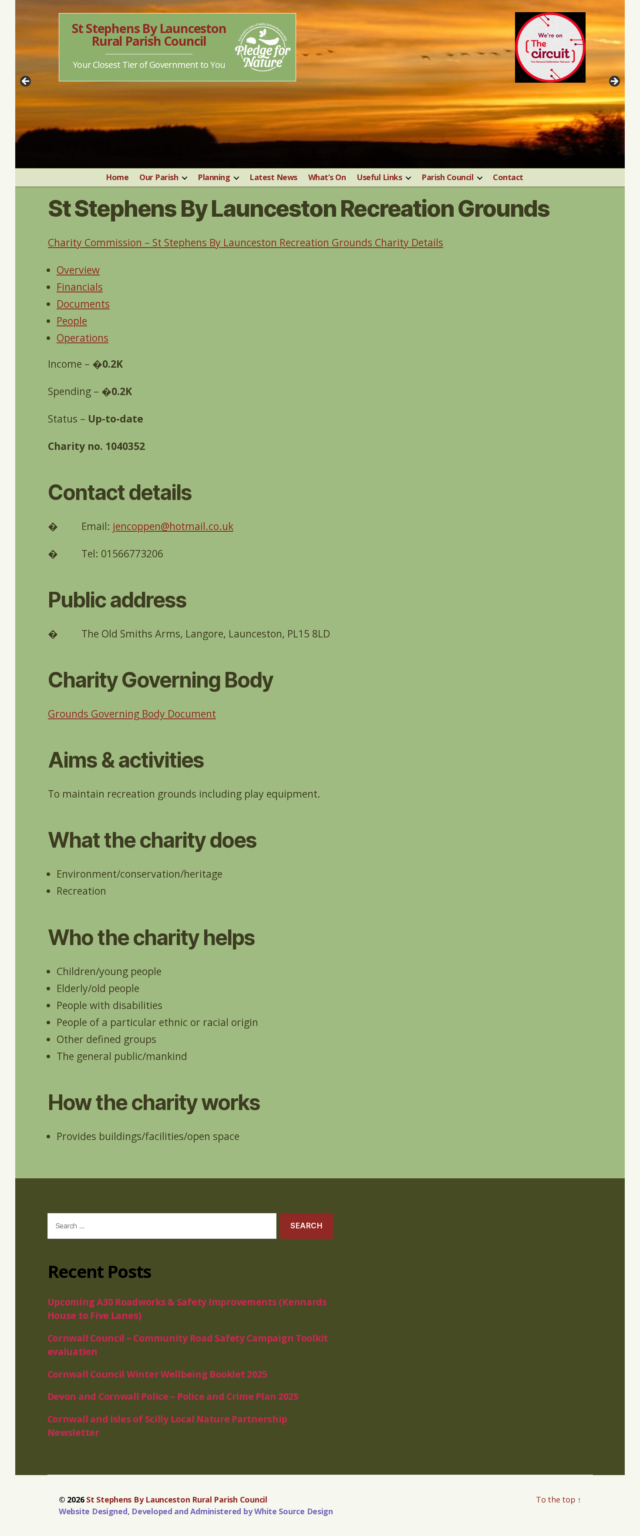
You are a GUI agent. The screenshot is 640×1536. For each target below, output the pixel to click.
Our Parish (158, 177)
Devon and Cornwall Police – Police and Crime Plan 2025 (173, 1396)
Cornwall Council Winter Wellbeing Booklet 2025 (157, 1374)
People (72, 321)
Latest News (273, 177)
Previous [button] (26, 81)
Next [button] (613, 81)
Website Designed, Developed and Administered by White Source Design (196, 1511)
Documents (83, 304)
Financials (80, 287)
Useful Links (379, 177)
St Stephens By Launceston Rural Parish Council (149, 34)
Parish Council (447, 177)
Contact (508, 177)
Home (117, 177)
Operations (82, 338)
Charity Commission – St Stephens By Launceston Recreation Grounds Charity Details (245, 242)
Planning (214, 177)
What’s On (327, 177)
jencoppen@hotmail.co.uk (173, 526)
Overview (78, 270)
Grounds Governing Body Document (132, 714)
